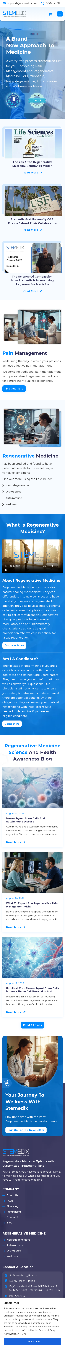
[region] (32, 1323)
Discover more (14, 645)
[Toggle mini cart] (50, 14)
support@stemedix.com (22, 3)
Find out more (14, 388)
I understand (33, 1341)
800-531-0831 (54, 3)
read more (30, 172)
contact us (12, 723)
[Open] (60, 14)
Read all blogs (32, 1025)
